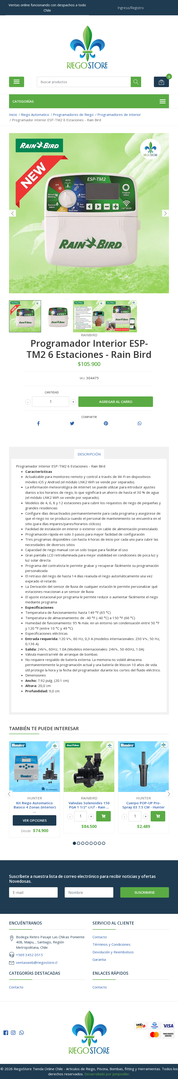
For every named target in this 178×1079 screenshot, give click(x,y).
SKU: (82, 378)
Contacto (99, 937)
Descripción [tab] (89, 454)
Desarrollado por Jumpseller (106, 1074)
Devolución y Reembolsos (113, 952)
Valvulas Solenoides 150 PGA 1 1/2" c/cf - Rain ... (89, 805)
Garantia (99, 959)
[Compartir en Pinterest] (106, 423)
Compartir (89, 417)
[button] (74, 843)
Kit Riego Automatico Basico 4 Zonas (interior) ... (35, 807)
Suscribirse (144, 892)
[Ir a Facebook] (5, 1032)
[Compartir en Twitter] (72, 423)
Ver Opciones (35, 820)
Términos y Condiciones (111, 944)
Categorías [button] (23, 101)
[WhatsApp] (21, 1032)
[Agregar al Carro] (103, 816)
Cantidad (52, 392)
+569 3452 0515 (29, 954)
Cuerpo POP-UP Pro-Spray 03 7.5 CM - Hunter (143, 805)
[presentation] (12, 213)
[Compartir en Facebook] (38, 423)
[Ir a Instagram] (13, 1032)
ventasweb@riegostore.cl (36, 962)
